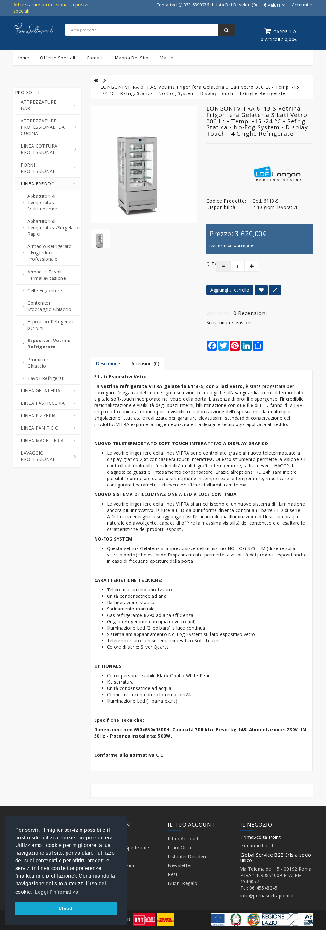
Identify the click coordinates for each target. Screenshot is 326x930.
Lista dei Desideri (187, 856)
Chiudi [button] (66, 908)
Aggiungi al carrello (229, 290)
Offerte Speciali (57, 57)
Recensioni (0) (144, 364)
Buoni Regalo (182, 883)
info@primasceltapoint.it (267, 895)
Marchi (167, 57)
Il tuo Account (183, 839)
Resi (172, 874)
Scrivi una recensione (229, 323)
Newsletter (180, 865)
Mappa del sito (132, 57)
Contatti (95, 57)
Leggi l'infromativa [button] (56, 892)
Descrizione (108, 364)
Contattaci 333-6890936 (182, 5)
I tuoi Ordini (181, 847)
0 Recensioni (250, 313)
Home (23, 57)
